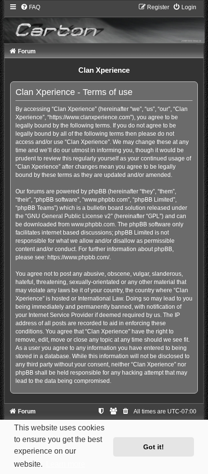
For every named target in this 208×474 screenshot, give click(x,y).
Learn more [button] (65, 464)
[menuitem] (30, 7)
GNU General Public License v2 (69, 216)
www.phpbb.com (93, 224)
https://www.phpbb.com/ (78, 257)
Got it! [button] (153, 447)
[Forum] (104, 23)
